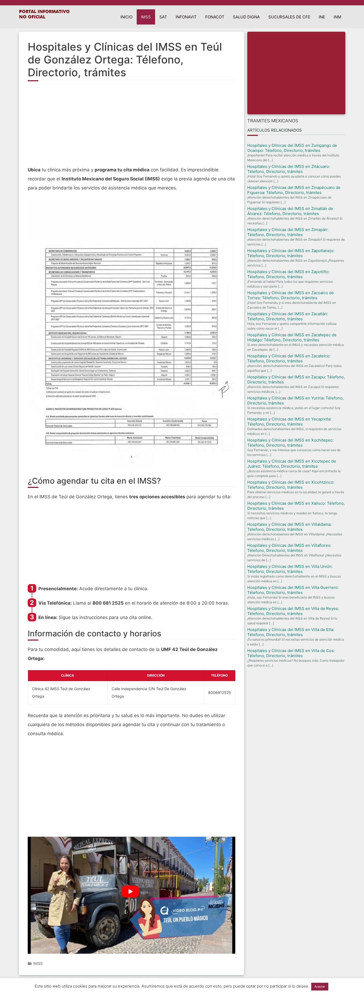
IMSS (146, 16)
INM (337, 16)
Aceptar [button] (319, 986)
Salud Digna (246, 16)
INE (322, 16)
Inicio (126, 16)
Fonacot (214, 16)
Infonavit (186, 16)
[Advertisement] (132, 126)
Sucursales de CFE (289, 16)
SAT (163, 16)
